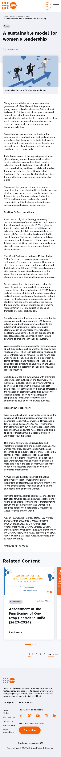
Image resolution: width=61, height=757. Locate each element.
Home (5, 16)
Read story (15, 632)
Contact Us (8, 721)
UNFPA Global (6, 711)
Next (51, 654)
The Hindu (22, 545)
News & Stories (23, 16)
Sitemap (49, 748)
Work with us (9, 717)
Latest (12, 16)
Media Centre (9, 725)
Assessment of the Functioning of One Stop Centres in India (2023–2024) (27, 616)
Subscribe (30, 730)
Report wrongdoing (8, 731)
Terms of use (13, 748)
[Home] (9, 5)
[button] (28, 644)
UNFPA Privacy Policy (32, 748)
